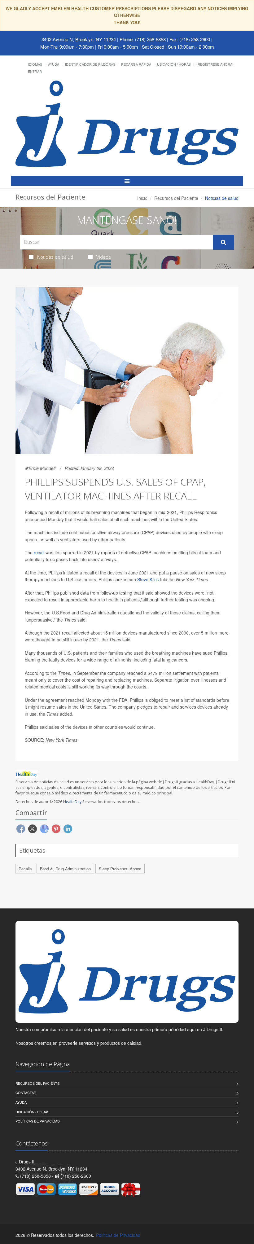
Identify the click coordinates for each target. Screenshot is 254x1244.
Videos (103, 257)
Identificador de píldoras (90, 64)
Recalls (25, 869)
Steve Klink (148, 579)
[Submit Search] (223, 242)
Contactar (25, 1092)
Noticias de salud (55, 257)
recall (39, 552)
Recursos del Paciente (176, 198)
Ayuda (53, 64)
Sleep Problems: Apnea (120, 869)
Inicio (142, 198)
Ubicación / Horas (174, 64)
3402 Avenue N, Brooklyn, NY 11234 (79, 39)
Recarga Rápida (136, 64)
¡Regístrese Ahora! (215, 64)
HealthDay (72, 801)
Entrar (35, 71)
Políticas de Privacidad (37, 1121)
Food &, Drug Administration (65, 869)
